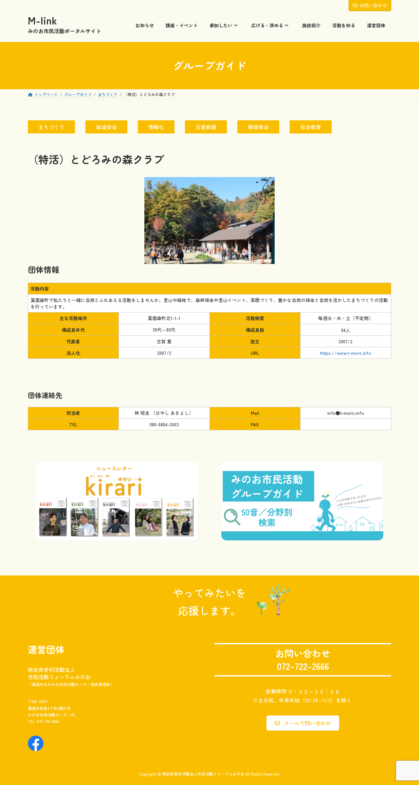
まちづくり (51, 127)
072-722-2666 (48, 721)
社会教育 (310, 127)
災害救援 (205, 127)
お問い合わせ (373, 5)
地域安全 (106, 127)
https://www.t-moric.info (345, 353)
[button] (302, 723)
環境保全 (258, 127)
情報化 (156, 127)
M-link (42, 20)
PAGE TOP (403, 755)
